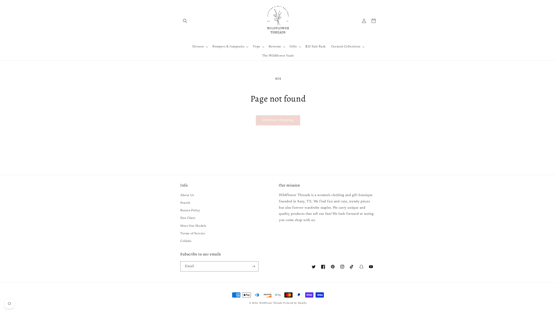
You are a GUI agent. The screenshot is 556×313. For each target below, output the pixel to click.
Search (185, 203)
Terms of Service (192, 233)
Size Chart (187, 218)
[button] (185, 21)
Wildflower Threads (271, 303)
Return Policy (190, 210)
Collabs (185, 241)
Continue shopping (278, 120)
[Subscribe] (253, 266)
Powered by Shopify (295, 303)
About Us (187, 195)
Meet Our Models (193, 226)
